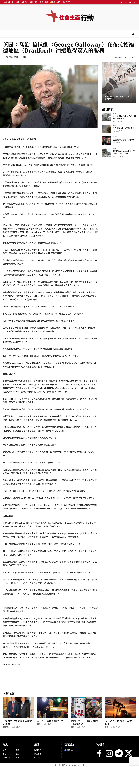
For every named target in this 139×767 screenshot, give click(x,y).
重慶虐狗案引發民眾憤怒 (123, 139)
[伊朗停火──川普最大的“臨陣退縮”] (86, 707)
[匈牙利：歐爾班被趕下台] (52, 707)
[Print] (40, 674)
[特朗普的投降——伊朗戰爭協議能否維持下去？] (106, 152)
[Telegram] (130, 2)
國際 (24, 57)
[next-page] (8, 732)
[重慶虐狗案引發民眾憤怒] (106, 140)
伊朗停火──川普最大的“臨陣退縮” (84, 722)
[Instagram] (126, 2)
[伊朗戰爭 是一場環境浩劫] (106, 129)
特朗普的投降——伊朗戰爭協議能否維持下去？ (124, 152)
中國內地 (116, 137)
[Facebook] (121, 2)
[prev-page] (4, 732)
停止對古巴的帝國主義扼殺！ (118, 722)
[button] (132, 33)
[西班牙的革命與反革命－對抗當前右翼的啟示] (106, 117)
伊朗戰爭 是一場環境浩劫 (123, 128)
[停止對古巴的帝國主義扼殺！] (120, 707)
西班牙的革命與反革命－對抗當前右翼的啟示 (124, 117)
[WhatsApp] (34, 674)
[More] (53, 674)
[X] (134, 2)
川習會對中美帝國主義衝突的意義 (17, 722)
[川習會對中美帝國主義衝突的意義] (18, 707)
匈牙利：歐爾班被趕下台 (50, 721)
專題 (114, 113)
